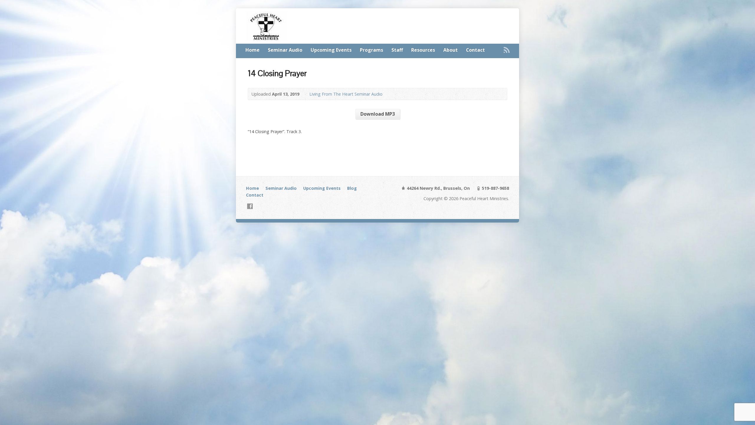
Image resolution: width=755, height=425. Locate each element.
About (450, 50)
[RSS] (507, 50)
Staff (397, 50)
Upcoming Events (331, 50)
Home (252, 50)
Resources (423, 50)
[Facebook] (250, 206)
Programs (371, 50)
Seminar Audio (285, 50)
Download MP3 (377, 114)
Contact (475, 50)
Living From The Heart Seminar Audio (346, 94)
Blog (352, 188)
